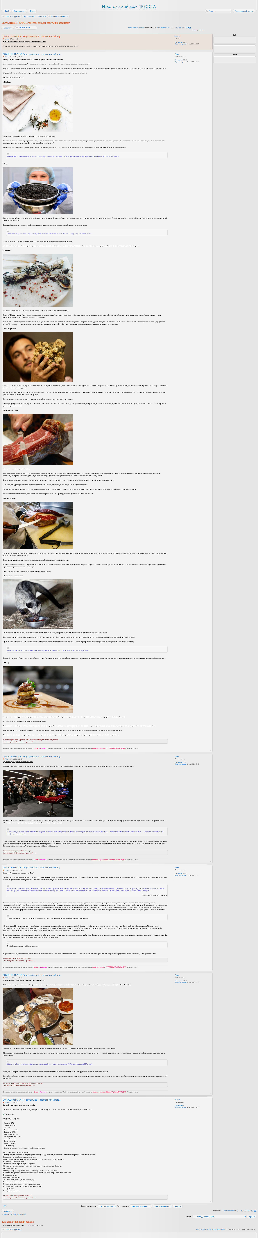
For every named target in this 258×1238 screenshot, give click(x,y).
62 (177, 27)
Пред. (5, 1206)
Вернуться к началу (211, 48)
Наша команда (200, 1229)
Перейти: (188, 1216)
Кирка (7, 1102)
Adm (6, 57)
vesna (7, 39)
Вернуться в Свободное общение (14, 1214)
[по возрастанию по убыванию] (168, 1206)
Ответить (8, 28)
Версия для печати (198, 30)
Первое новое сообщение (136, 27)
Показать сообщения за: (89, 1206)
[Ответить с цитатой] (160, 36)
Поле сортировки (123, 1206)
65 (186, 27)
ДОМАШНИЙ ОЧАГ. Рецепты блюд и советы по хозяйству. (36, 22)
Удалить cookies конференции (215, 1229)
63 (180, 27)
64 (183, 27)
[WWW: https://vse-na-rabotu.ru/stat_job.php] (176, 65)
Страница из (163, 27)
